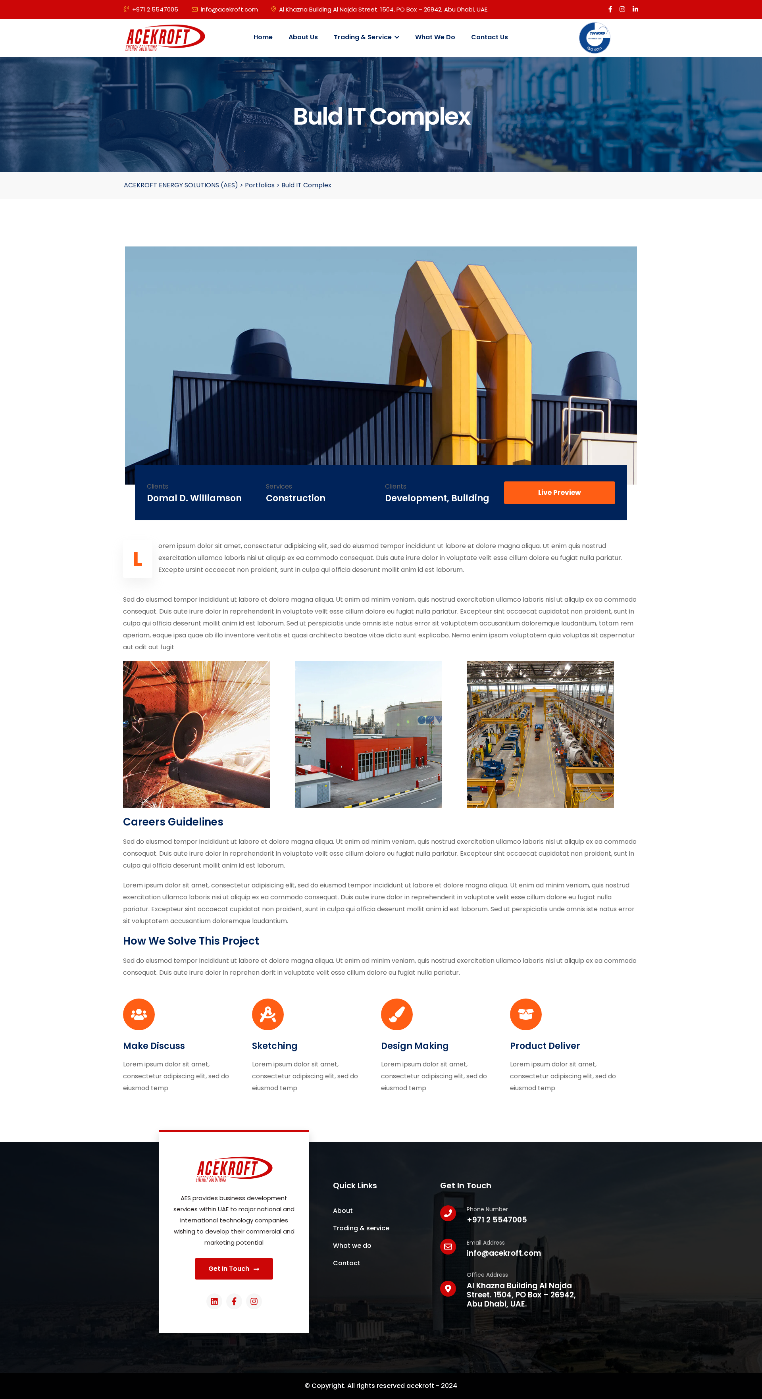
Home (263, 37)
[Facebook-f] (234, 1301)
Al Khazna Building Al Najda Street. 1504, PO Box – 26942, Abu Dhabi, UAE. (384, 9)
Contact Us (489, 37)
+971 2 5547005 (155, 9)
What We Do (435, 37)
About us (303, 37)
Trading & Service (363, 37)
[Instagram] (254, 1301)
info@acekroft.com (229, 9)
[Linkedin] (214, 1301)
